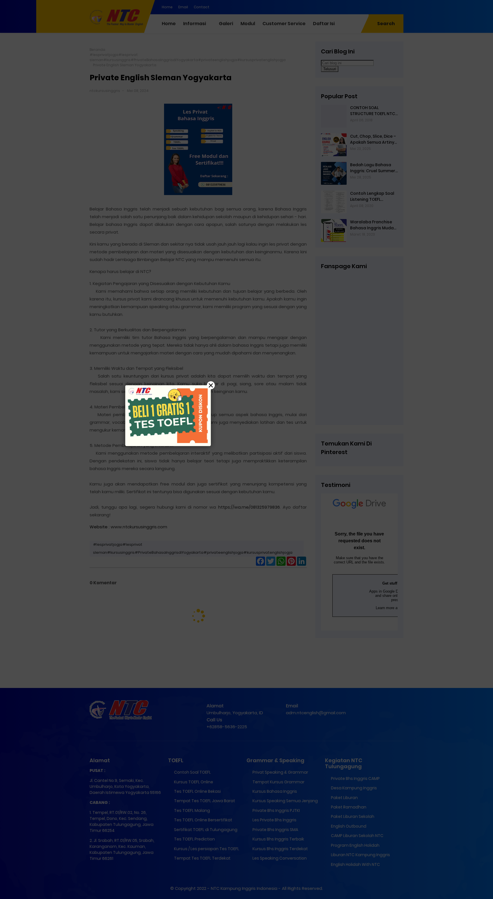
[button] (246, 449)
